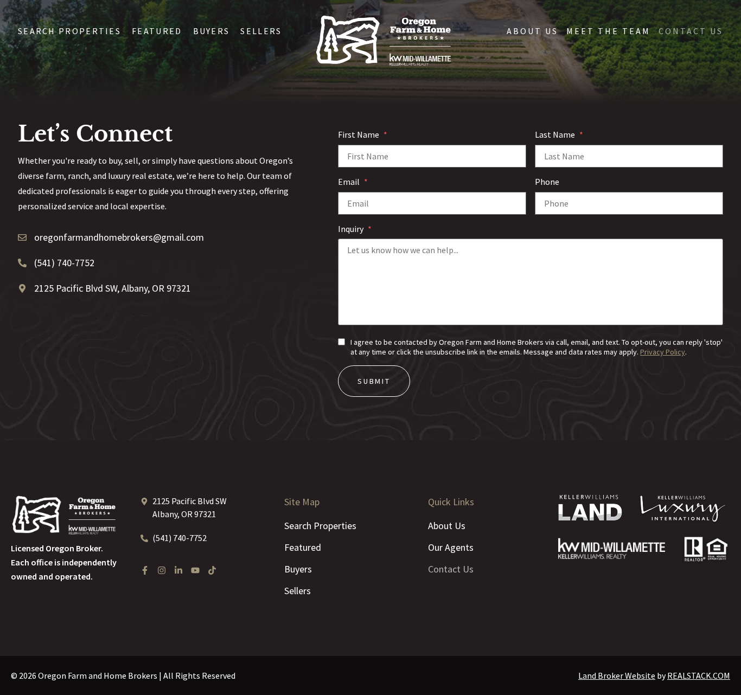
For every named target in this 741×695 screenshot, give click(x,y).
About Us (532, 30)
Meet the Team (608, 30)
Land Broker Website (616, 675)
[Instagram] (161, 570)
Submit (374, 381)
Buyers (211, 30)
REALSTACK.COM (698, 675)
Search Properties (69, 30)
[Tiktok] (212, 570)
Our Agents (451, 547)
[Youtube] (195, 570)
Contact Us (691, 30)
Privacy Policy (662, 352)
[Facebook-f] (144, 570)
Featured (157, 30)
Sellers (261, 30)
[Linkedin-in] (178, 570)
